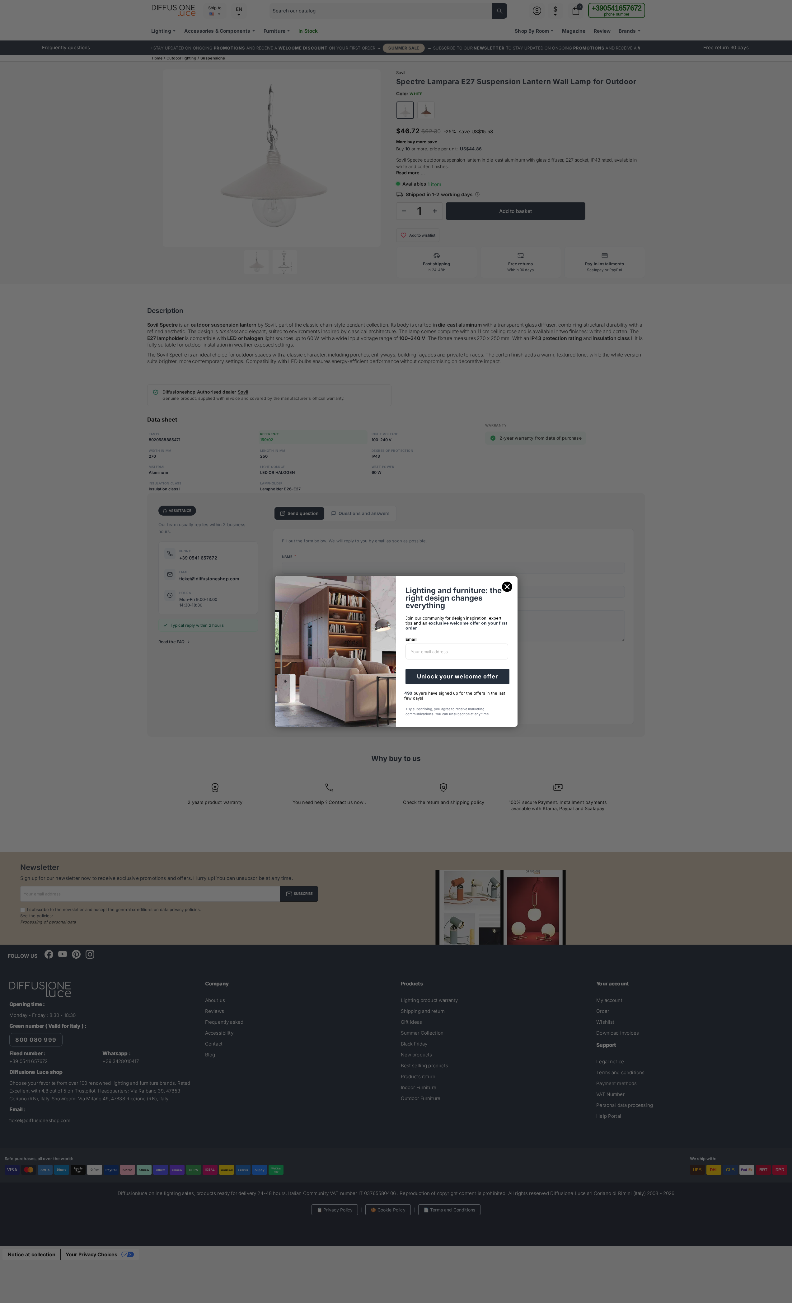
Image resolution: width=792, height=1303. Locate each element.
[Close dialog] (507, 586)
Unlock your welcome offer (457, 676)
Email (411, 639)
